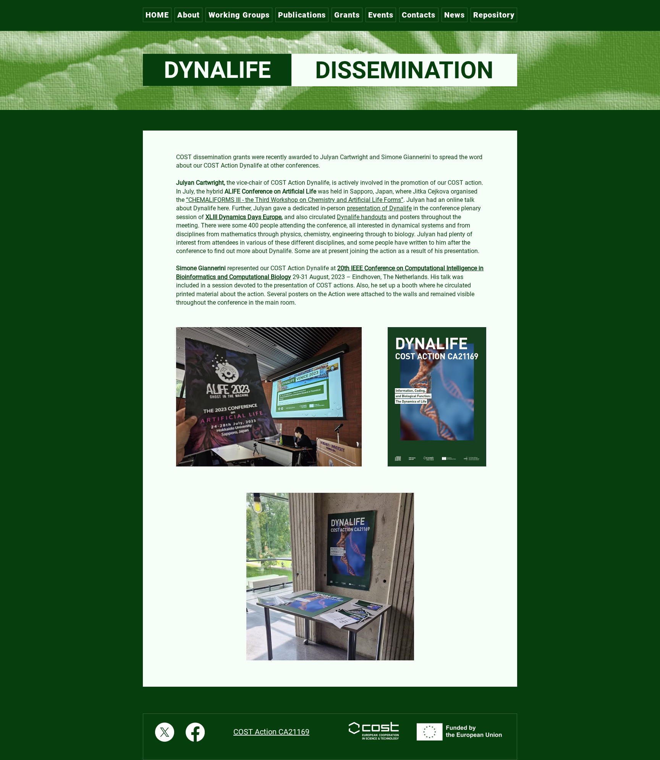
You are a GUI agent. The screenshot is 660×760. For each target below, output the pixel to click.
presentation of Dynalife (379, 208)
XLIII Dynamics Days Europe (243, 217)
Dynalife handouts (362, 217)
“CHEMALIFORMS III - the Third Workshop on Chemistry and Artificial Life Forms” (294, 199)
